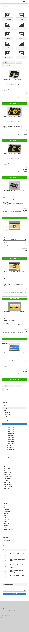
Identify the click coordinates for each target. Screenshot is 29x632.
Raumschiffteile (7, 482)
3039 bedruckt (11, 429)
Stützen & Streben (7, 499)
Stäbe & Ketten (7, 488)
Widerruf (2, 613)
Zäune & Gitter (7, 474)
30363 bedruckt (11, 435)
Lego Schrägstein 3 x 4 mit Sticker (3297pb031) (13, 153)
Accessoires (6, 501)
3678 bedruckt (11, 425)
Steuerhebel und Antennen (9, 490)
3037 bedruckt (11, 427)
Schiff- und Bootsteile (8, 484)
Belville (5, 517)
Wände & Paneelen (7, 472)
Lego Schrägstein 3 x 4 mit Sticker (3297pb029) (13, 116)
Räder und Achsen (7, 494)
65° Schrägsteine (10, 449)
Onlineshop (10, 630)
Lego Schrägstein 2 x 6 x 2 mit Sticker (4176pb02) (13, 190)
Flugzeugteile (6, 480)
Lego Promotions (7, 527)
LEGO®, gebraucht (6, 408)
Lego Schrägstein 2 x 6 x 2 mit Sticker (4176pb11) (13, 311)
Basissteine (7, 412)
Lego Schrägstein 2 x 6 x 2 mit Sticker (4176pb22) (13, 352)
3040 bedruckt (11, 431)
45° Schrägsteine (10, 447)
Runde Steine (7, 418)
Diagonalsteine (8, 414)
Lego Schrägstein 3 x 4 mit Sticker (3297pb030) (13, 79)
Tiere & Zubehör (7, 503)
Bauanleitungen (6, 537)
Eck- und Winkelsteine (9, 458)
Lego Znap (6, 525)
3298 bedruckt (11, 437)
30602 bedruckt (11, 443)
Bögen (6, 416)
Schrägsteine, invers (10, 457)
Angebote (5, 402)
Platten (5, 464)
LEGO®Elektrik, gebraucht (8, 532)
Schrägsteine (7, 420)
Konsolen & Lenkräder (8, 486)
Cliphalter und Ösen (8, 492)
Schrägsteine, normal (10, 421)
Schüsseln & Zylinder (8, 468)
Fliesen (5, 466)
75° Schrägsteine (10, 451)
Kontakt (2, 608)
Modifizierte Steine (8, 460)
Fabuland (6, 513)
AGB (5, 545)
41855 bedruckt (11, 439)
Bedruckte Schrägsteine (11, 423)
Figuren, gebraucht (6, 534)
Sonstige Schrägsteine (11, 455)
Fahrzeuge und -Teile (8, 476)
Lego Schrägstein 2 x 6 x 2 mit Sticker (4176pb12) (13, 230)
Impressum (3, 606)
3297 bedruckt (11, 433)
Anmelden (14, 593)
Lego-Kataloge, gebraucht (8, 399)
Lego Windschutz (7, 511)
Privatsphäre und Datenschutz (6, 617)
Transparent (6, 509)
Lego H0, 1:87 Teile (7, 523)
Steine (5, 410)
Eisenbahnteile (7, 478)
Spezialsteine (7, 462)
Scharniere (6, 470)
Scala (5, 515)
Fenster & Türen (7, 497)
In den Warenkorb (14, 103)
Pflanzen (5, 505)
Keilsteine (9, 453)
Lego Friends (6, 519)
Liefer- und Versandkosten (6, 615)
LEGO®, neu (5, 405)
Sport (5, 507)
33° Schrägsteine (10, 445)
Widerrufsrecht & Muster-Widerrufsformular (9, 610)
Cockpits (5, 521)
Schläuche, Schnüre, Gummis (9, 495)
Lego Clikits (5, 543)
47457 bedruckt (11, 441)
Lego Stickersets (6, 540)
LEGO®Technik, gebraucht (8, 529)
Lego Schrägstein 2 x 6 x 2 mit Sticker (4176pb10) (13, 271)
